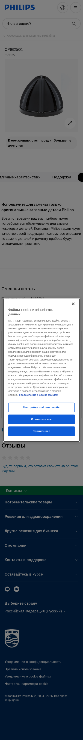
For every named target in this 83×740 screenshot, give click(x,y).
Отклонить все (41, 419)
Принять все (41, 431)
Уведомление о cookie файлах (38, 394)
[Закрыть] (73, 304)
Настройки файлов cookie (41, 407)
